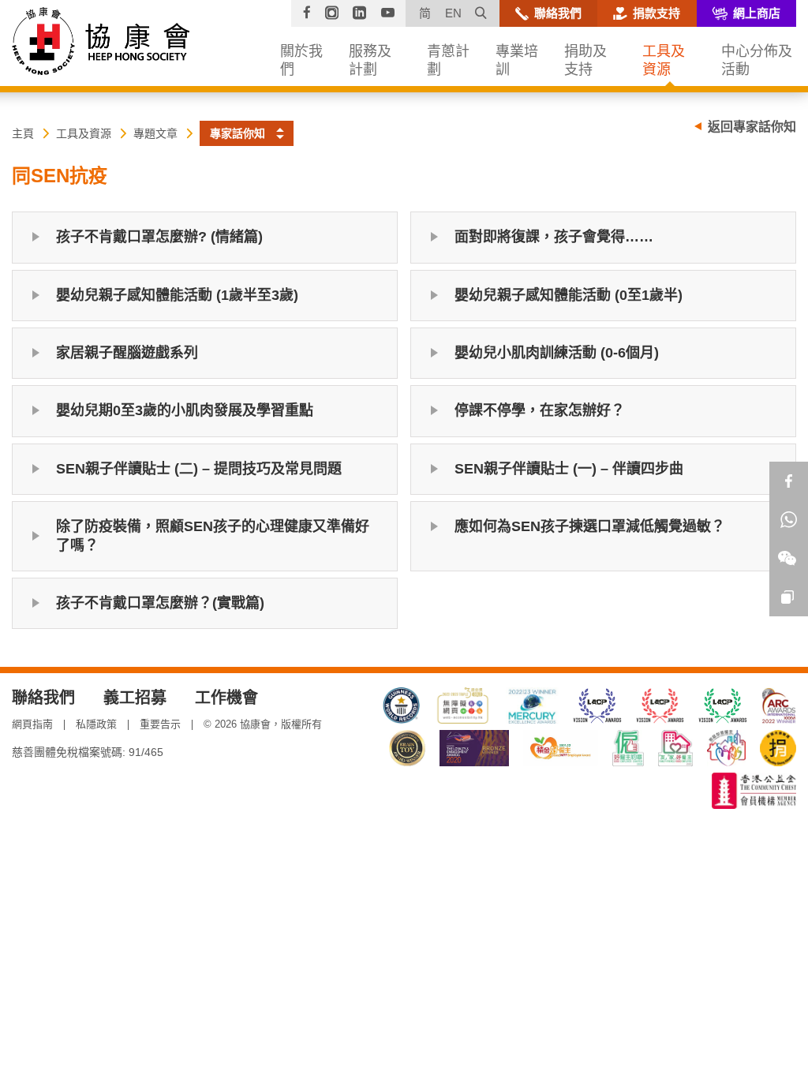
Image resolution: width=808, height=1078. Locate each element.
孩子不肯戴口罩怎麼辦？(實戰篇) (160, 603)
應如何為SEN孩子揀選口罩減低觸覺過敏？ (589, 526)
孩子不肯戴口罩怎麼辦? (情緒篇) (159, 237)
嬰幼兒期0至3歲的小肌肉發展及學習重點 (184, 410)
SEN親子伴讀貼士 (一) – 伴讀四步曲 (568, 469)
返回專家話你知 (752, 126)
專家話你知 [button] (237, 133)
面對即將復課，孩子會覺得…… (553, 237)
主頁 (23, 133)
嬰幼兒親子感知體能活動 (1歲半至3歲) (177, 295)
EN (453, 13)
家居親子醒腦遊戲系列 (127, 353)
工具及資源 (83, 133)
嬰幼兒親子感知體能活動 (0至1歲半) (568, 295)
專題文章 (155, 133)
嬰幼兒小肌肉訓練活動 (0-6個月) (556, 353)
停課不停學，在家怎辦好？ (539, 410)
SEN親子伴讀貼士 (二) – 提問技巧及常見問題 (199, 469)
